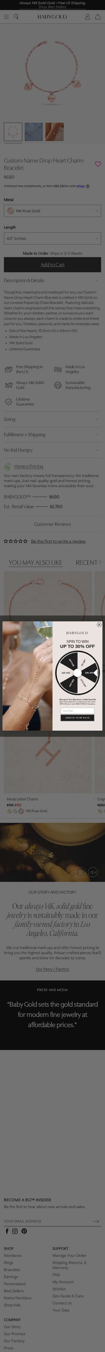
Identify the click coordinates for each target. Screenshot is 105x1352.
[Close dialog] (99, 624)
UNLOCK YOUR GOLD (77, 717)
